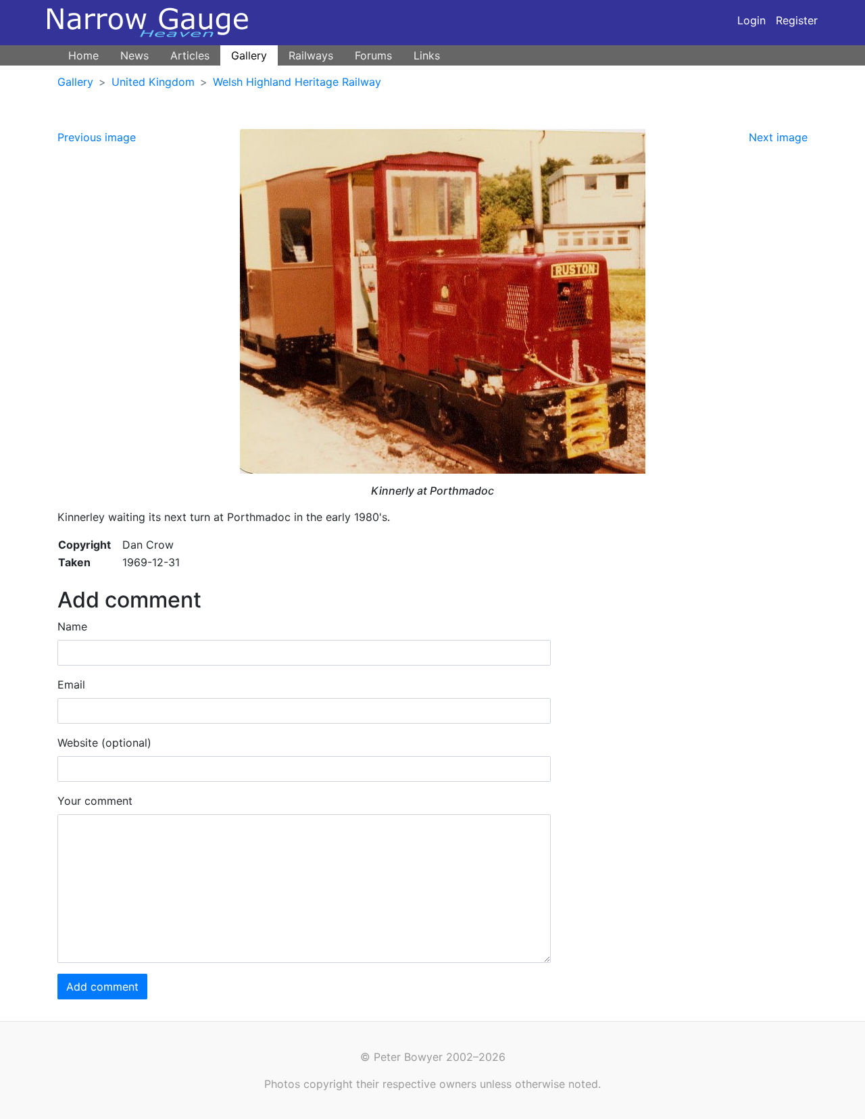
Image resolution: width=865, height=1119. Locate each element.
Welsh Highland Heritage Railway (297, 82)
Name (72, 626)
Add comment (102, 986)
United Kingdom (153, 82)
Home (83, 55)
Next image (778, 137)
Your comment (94, 800)
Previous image (96, 137)
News (134, 55)
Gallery (249, 55)
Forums (373, 55)
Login (751, 20)
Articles (189, 55)
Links (427, 55)
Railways (311, 55)
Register (797, 20)
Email (71, 684)
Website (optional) (104, 742)
